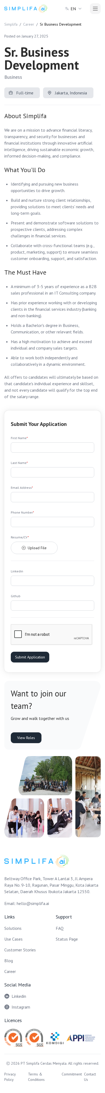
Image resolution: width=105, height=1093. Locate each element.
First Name (19, 438)
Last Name (19, 463)
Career (28, 24)
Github (15, 596)
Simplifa (11, 24)
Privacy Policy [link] (10, 1077)
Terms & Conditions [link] (36, 1077)
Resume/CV (20, 537)
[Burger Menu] (95, 8)
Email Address (22, 488)
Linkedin (17, 571)
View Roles (26, 737)
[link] (25, 8)
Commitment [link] (72, 1074)
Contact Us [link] (90, 1077)
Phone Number (22, 512)
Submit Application (30, 657)
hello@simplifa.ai (33, 903)
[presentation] (52, 548)
